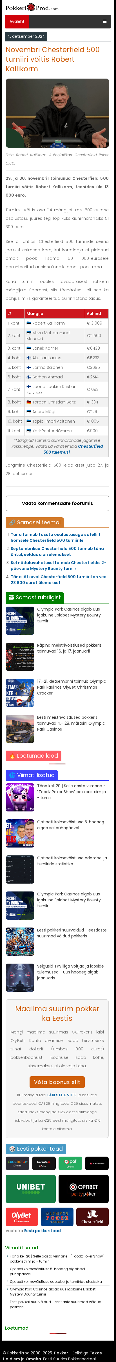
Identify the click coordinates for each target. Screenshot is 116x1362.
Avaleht (17, 21)
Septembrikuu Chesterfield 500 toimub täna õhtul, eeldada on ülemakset (57, 551)
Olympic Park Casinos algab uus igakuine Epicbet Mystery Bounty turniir (69, 615)
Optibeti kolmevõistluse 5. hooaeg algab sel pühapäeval (70, 825)
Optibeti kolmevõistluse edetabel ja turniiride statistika (72, 861)
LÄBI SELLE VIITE (62, 1095)
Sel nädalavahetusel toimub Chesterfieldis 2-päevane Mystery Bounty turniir (58, 565)
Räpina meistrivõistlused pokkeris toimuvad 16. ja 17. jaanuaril (69, 648)
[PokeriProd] (32, 11)
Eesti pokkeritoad (42, 1231)
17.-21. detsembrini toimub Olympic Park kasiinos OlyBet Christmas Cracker (71, 687)
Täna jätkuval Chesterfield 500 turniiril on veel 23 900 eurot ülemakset (59, 579)
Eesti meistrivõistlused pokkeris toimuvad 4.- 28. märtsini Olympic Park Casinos (71, 723)
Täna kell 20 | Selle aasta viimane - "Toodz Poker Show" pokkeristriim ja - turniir (71, 791)
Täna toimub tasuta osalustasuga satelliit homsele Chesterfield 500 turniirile (56, 537)
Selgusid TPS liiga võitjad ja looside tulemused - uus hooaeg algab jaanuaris (70, 972)
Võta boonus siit (57, 1082)
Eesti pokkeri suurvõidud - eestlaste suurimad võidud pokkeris (72, 933)
